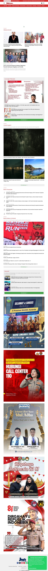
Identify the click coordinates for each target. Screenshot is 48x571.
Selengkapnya (24, 119)
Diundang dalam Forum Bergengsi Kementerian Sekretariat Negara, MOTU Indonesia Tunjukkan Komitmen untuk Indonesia (25, 193)
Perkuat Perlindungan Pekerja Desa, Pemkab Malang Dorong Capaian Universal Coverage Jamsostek (12, 45)
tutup (20, 570)
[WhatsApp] (26, 563)
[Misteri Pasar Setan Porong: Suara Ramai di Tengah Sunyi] (13, 169)
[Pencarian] (43, 3)
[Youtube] (24, 563)
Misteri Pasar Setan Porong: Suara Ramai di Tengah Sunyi (12, 181)
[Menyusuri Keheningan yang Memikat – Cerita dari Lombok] (34, 169)
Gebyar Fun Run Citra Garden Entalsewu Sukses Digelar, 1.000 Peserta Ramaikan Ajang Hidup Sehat (24, 202)
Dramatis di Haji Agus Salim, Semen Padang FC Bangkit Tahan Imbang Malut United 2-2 (21, 264)
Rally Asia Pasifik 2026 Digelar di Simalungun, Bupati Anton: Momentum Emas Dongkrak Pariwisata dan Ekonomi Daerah (24, 254)
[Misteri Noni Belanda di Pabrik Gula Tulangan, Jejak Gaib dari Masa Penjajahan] (24, 142)
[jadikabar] (9, 3)
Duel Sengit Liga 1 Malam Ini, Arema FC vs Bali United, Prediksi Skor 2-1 (17, 260)
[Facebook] (18, 563)
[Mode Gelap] (41, 3)
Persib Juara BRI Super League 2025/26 (11, 257)
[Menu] (4, 3)
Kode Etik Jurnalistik (22, 566)
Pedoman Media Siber (13, 566)
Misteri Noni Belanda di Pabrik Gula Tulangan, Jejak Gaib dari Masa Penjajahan (19, 157)
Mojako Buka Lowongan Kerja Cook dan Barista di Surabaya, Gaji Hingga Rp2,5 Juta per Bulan (26, 115)
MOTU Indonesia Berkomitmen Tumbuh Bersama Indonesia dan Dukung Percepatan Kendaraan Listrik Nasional (24, 206)
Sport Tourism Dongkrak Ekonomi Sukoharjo (12, 247)
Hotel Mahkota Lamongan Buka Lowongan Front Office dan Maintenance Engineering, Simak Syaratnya (25, 110)
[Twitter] (20, 563)
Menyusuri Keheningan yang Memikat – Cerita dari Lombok (34, 181)
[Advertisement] (24, 16)
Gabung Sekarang (32, 568)
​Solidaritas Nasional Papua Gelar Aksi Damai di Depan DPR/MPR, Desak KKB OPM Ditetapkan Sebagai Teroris (34, 45)
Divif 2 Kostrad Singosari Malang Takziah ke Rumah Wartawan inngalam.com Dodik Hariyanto (14, 67)
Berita (5, 63)
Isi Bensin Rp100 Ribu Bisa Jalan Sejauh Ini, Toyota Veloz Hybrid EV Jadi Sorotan (26, 282)
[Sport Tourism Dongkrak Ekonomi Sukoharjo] (24, 233)
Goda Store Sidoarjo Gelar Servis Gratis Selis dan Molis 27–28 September (25, 287)
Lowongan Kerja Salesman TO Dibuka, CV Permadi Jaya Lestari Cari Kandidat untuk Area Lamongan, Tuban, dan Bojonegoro (22, 106)
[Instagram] (22, 563)
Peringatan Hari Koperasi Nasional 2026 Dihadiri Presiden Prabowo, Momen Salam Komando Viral (24, 197)
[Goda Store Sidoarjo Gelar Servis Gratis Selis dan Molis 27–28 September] (7, 288)
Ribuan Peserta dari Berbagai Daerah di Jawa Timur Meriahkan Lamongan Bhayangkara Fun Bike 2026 (24, 250)
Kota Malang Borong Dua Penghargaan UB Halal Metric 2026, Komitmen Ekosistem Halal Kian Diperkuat (24, 210)
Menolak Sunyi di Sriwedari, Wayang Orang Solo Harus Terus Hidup (19, 213)
